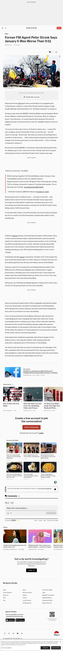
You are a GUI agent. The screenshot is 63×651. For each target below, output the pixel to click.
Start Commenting (31, 427)
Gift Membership (27, 603)
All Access (5, 595)
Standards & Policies (47, 600)
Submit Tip (32, 570)
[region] (31, 645)
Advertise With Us (27, 592)
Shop (4, 597)
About (24, 590)
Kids (4, 600)
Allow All (45, 647)
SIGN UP (59, 28)
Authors (25, 595)
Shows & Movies (7, 592)
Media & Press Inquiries (48, 595)
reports (15, 236)
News (4, 590)
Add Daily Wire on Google (33, 97)
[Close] (60, 642)
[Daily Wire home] (31, 28)
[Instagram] (13, 633)
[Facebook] (4, 633)
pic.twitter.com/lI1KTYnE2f (33, 187)
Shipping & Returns (47, 597)
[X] (9, 633)
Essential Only (56, 647)
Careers (25, 597)
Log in (41, 433)
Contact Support (27, 600)
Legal (43, 592)
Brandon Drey (8, 45)
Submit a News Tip (47, 603)
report (22, 257)
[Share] (56, 52)
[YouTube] (17, 633)
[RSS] (21, 633)
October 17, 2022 (42, 192)
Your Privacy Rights (47, 590)
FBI (19, 103)
